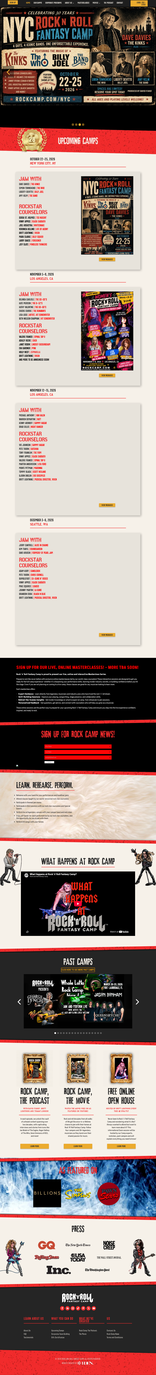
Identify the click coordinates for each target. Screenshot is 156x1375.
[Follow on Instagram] (73, 1308)
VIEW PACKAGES (107, 260)
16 (98, 1033)
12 (86, 1033)
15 (95, 1033)
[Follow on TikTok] (78, 1308)
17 (101, 1033)
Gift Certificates (57, 1338)
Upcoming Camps (57, 1331)
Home (28, 3)
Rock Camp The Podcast (88, 1331)
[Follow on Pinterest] (83, 1308)
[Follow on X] (88, 1308)
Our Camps (38, 3)
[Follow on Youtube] (94, 1308)
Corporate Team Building (60, 1334)
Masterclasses (83, 3)
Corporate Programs (53, 3)
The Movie (82, 1334)
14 (92, 1033)
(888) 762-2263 (141, 4)
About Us (68, 3)
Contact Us (111, 1331)
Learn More (34, 1146)
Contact (120, 3)
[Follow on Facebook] (62, 1308)
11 (84, 1033)
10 (81, 1033)
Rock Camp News (113, 1334)
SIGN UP (13, 3)
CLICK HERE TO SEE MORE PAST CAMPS (78, 969)
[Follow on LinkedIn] (67, 1308)
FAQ (25, 1334)
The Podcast (108, 3)
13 (89, 1033)
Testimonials (28, 1338)
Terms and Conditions (115, 1338)
